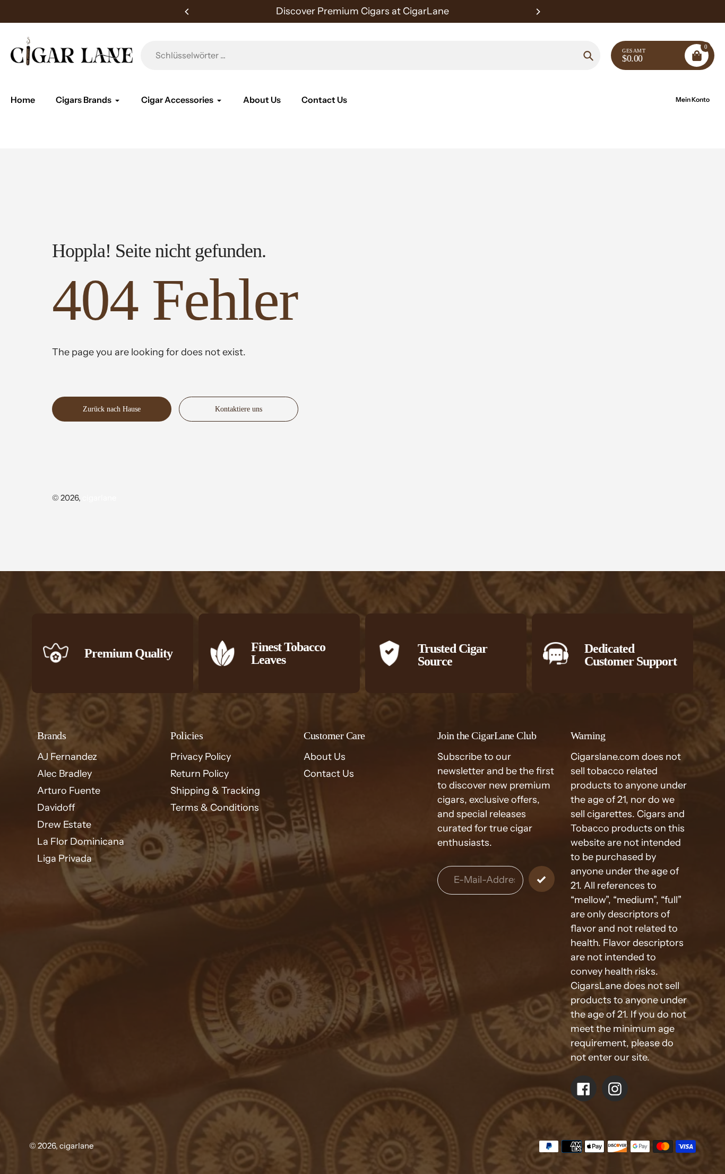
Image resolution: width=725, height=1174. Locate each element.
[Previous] (187, 11)
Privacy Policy (200, 757)
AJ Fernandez (67, 757)
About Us (325, 757)
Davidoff (56, 807)
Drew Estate (64, 824)
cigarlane (99, 498)
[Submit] (542, 879)
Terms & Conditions (214, 807)
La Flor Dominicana (80, 841)
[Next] (537, 11)
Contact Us (329, 773)
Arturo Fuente (68, 790)
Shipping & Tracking (215, 790)
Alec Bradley (64, 773)
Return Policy (199, 773)
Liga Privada (64, 858)
